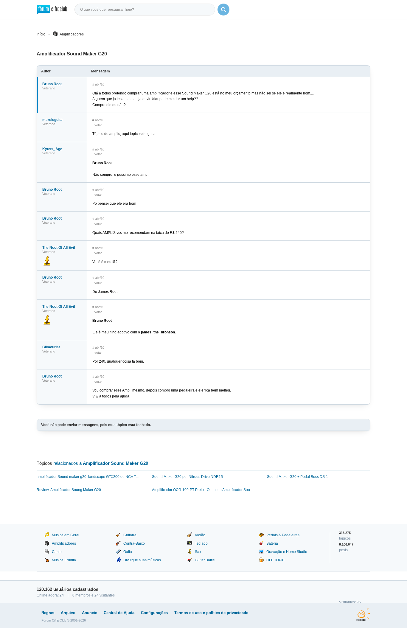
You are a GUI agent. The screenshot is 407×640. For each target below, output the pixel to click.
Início (41, 34)
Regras (47, 613)
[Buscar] (223, 9)
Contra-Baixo (134, 543)
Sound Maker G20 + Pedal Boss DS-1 (297, 477)
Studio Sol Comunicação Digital (363, 614)
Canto (57, 552)
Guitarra (129, 535)
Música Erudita (64, 560)
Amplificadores (72, 34)
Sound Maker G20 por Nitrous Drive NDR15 (187, 477)
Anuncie (89, 613)
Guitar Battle (205, 560)
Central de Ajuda (119, 613)
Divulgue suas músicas (142, 560)
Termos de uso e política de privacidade (211, 613)
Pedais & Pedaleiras (282, 535)
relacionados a (100, 463)
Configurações (154, 613)
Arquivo (68, 613)
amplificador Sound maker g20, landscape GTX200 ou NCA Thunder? (88, 477)
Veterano (48, 88)
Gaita (127, 552)
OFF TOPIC (275, 560)
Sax (198, 552)
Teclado (201, 543)
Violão (200, 535)
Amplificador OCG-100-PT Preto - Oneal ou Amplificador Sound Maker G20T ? (203, 490)
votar (98, 125)
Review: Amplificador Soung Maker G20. (69, 490)
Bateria (272, 543)
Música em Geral (65, 535)
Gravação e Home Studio (286, 552)
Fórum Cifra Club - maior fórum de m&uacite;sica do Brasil (52, 9)
